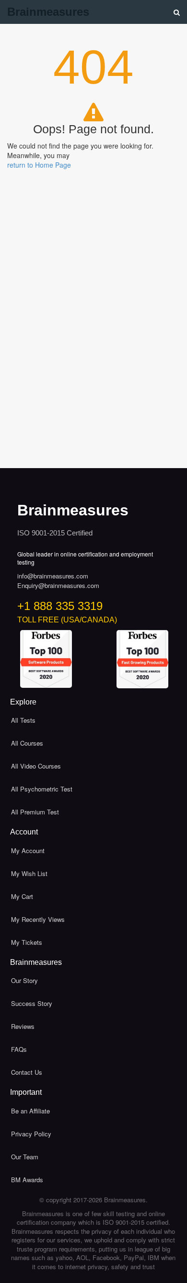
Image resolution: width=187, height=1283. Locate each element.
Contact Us (26, 1072)
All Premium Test (35, 811)
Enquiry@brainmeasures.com (58, 585)
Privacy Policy (31, 1133)
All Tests (23, 720)
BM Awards (27, 1179)
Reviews (23, 1026)
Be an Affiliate (30, 1110)
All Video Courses (36, 765)
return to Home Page (39, 165)
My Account (28, 850)
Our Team (24, 1156)
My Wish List (29, 873)
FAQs (19, 1049)
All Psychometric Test (41, 788)
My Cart (22, 896)
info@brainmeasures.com (52, 576)
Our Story (24, 980)
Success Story (31, 1003)
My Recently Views (38, 919)
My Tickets (26, 942)
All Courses (27, 743)
